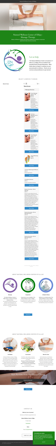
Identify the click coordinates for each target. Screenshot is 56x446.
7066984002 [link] (28, 423)
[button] (32, 429)
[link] (28, 1)
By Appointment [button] (29, 429)
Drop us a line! (28, 435)
